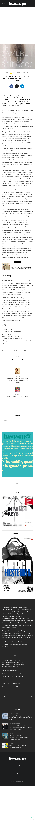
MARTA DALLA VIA (24, 350)
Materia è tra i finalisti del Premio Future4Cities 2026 (19, 746)
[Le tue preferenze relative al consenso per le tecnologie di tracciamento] (32, 818)
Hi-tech (11, 713)
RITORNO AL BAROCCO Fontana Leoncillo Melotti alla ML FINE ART (22, 267)
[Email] (17, 86)
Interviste (19, 723)
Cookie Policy (16, 683)
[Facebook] (15, 765)
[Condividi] (11, 86)
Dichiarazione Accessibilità (10, 687)
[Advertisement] (17, 25)
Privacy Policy (6, 683)
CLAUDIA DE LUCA (13, 350)
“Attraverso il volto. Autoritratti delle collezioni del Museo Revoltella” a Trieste (17, 379)
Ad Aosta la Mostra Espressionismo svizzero (17, 396)
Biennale (14, 723)
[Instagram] (19, 765)
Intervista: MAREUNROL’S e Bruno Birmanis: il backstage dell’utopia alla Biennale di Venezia (20, 727)
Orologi (16, 713)
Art (11, 72)
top (24, 723)
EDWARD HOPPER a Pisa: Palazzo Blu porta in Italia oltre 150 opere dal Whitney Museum (20, 737)
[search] (31, 421)
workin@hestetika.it (11, 670)
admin (6, 72)
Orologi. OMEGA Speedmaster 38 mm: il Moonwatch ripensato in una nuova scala (20, 717)
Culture (11, 743)
